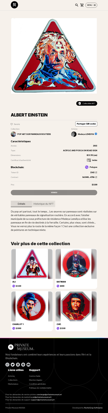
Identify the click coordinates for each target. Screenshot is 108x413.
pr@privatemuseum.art (42, 397)
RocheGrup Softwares (93, 408)
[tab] (21, 204)
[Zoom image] (54, 56)
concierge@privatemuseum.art (49, 394)
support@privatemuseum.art (43, 400)
